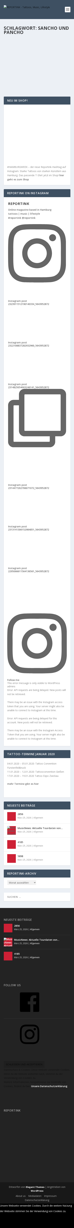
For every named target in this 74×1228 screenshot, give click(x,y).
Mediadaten (34, 1196)
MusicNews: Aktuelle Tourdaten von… (40, 828)
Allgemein (40, 63)
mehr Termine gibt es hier (23, 783)
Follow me (13, 680)
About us (21, 1196)
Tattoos (49, 63)
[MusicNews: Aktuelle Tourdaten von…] (11, 830)
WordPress (37, 1190)
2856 (20, 814)
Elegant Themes (35, 1187)
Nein (5, 1218)
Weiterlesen (17, 81)
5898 (20, 856)
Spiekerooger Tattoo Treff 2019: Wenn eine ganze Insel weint (33, 56)
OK (70, 1211)
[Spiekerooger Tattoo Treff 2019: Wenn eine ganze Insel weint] (37, 45)
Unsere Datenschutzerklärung (49, 1086)
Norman (15, 63)
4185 (20, 842)
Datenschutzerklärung (37, 1200)
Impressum (50, 1196)
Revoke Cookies (12, 1224)
